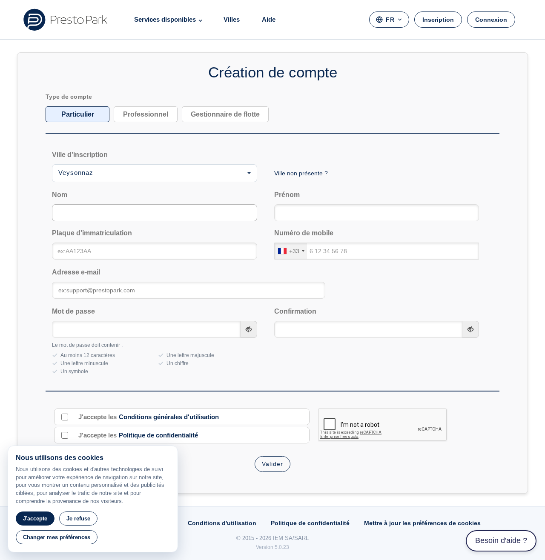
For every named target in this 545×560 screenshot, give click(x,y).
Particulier (77, 114)
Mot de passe (73, 311)
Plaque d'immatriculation (92, 233)
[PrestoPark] (65, 20)
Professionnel (145, 114)
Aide (268, 19)
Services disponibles (165, 19)
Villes (232, 19)
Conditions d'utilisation (222, 523)
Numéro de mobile (303, 233)
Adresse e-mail (76, 272)
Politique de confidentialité (158, 435)
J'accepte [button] (35, 518)
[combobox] (154, 173)
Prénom (287, 194)
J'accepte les (148, 416)
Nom (59, 194)
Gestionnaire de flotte (225, 114)
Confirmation (295, 311)
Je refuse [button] (78, 518)
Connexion (491, 19)
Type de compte (69, 97)
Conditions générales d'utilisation (169, 416)
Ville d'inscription (80, 154)
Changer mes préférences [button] (56, 537)
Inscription (438, 19)
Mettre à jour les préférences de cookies (422, 523)
